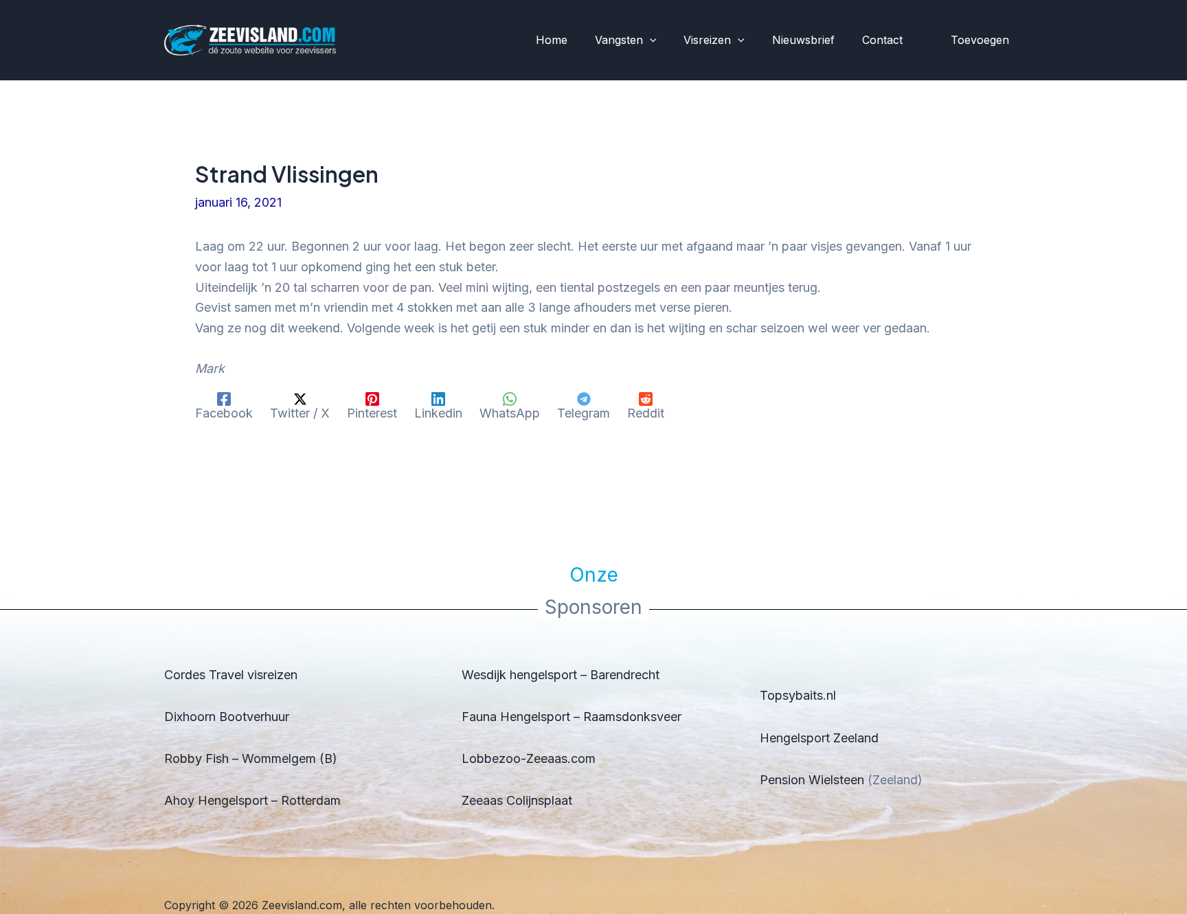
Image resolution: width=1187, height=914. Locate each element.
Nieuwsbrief (803, 40)
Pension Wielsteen (812, 780)
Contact (882, 40)
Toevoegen (980, 40)
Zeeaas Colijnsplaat (517, 800)
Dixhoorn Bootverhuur (226, 716)
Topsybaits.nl (798, 695)
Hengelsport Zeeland (819, 738)
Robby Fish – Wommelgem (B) (250, 758)
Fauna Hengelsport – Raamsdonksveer (571, 716)
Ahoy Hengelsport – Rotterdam (252, 800)
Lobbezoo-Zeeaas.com (529, 758)
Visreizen (707, 40)
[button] (650, 40)
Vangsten (619, 40)
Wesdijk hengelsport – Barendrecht (560, 674)
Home (551, 40)
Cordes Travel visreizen (230, 674)
